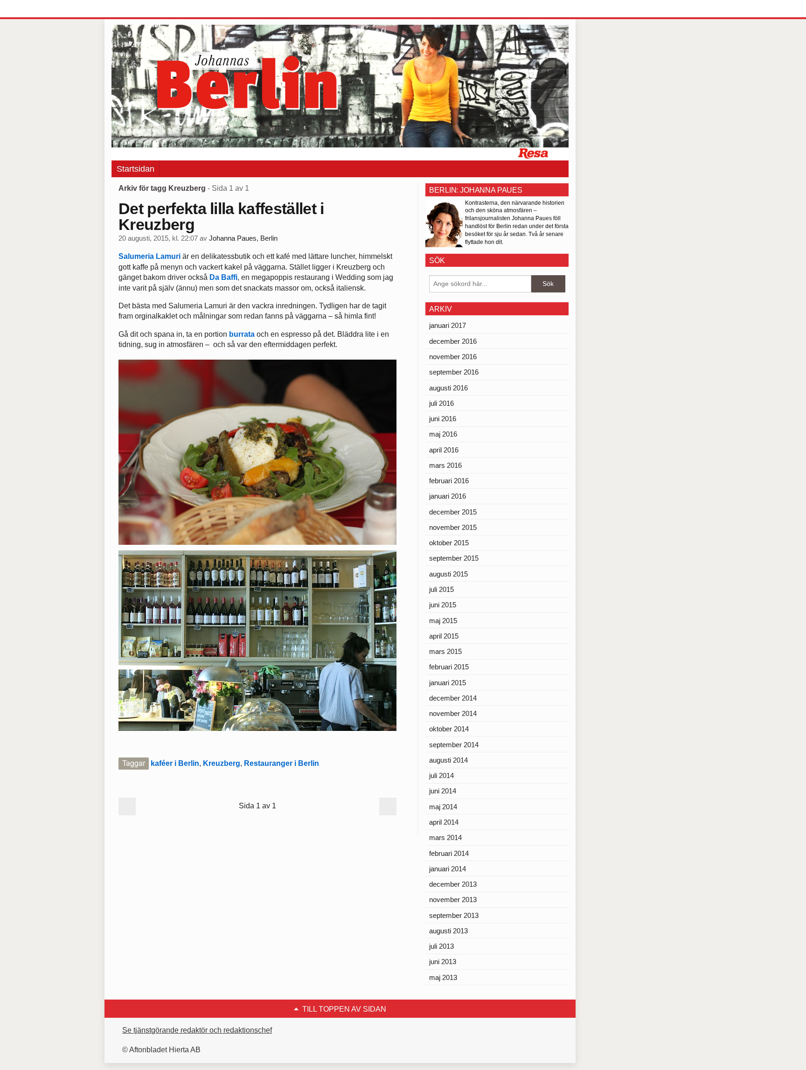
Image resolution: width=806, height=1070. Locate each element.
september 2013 (454, 915)
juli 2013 (441, 946)
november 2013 (453, 899)
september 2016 (454, 372)
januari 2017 (447, 325)
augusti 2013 (448, 931)
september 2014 (454, 745)
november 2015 (453, 527)
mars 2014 (445, 837)
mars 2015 (445, 651)
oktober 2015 (449, 543)
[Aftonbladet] (146, 9)
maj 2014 (443, 807)
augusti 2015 (448, 574)
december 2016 (453, 341)
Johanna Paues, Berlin (243, 238)
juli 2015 (441, 589)
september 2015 (454, 558)
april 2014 (444, 822)
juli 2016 (441, 403)
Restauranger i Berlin (281, 763)
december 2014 (453, 698)
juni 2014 (442, 791)
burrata (242, 334)
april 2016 (444, 450)
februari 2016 (449, 481)
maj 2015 (443, 621)
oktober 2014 (449, 729)
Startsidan (135, 169)
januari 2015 (447, 683)
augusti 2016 (448, 388)
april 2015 (444, 636)
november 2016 (453, 357)
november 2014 (453, 713)
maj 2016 (443, 434)
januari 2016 (447, 496)
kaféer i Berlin (175, 763)
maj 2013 (443, 977)
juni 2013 (442, 962)
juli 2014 (441, 775)
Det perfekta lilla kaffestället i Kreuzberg (221, 216)
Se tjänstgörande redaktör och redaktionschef (197, 1030)
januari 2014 (447, 869)
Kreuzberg (221, 763)
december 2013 (453, 884)
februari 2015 (449, 667)
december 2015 (453, 512)
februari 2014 (449, 853)
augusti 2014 (448, 760)
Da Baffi (223, 277)
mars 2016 (445, 465)
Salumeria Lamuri (150, 256)
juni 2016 (442, 419)
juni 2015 (442, 605)
